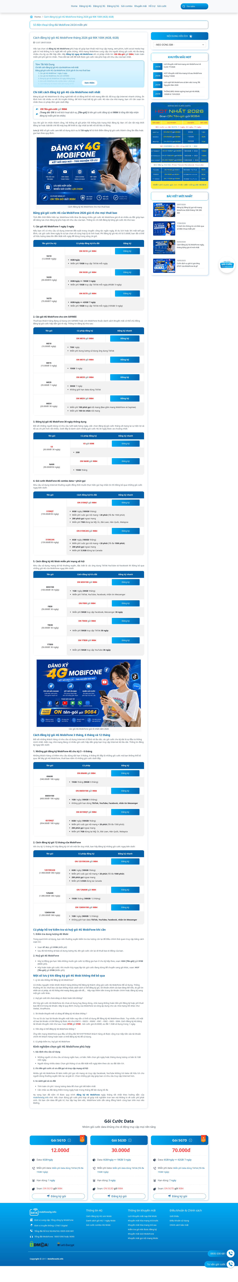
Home (74, 6)
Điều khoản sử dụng (179, 1220)
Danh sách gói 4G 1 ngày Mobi (100, 1220)
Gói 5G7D (179, 1140)
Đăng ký (127, 251)
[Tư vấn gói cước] (231, 1264)
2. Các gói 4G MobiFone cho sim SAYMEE (53, 76)
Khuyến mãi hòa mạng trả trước (143, 1220)
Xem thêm (89, 82)
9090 (71, 1236)
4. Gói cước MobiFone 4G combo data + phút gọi (56, 81)
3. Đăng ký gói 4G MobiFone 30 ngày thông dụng (56, 78)
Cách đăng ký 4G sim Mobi (99, 1216)
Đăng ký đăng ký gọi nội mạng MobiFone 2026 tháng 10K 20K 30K (189, 210)
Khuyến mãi (140, 6)
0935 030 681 (67, 1231)
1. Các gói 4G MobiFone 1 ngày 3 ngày (52, 73)
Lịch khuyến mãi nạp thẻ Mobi (142, 1216)
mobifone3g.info (40, 1097)
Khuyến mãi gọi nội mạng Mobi (143, 1238)
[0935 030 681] (231, 1254)
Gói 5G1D (58, 1140)
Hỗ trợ (152, 6)
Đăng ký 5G (113, 6)
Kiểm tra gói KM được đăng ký (142, 1229)
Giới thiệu (174, 1216)
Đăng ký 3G (99, 6)
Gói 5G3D (119, 1140)
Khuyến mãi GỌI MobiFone (141, 1233)
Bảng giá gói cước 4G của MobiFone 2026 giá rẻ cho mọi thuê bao (62, 70)
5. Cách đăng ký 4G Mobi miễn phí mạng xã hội (56, 84)
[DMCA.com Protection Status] (39, 1243)
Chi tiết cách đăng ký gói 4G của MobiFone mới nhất (57, 67)
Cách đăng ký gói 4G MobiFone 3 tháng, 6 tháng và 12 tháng (60, 86)
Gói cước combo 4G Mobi (98, 1225)
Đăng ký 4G (85, 6)
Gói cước (162, 6)
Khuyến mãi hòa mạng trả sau (142, 1225)
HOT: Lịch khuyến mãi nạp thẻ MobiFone (56, 24)
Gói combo (126, 6)
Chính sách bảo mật (179, 1225)
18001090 (59, 1236)
